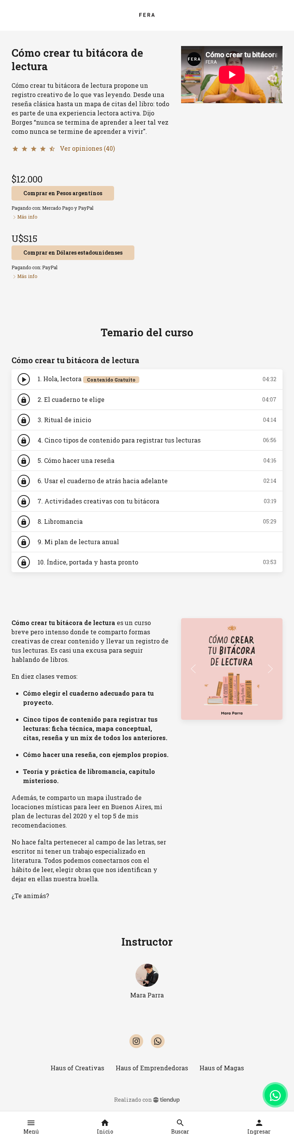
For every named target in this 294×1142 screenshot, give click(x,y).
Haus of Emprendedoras (152, 1068)
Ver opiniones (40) (87, 148)
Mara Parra (147, 995)
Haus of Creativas (77, 1068)
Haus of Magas (221, 1068)
